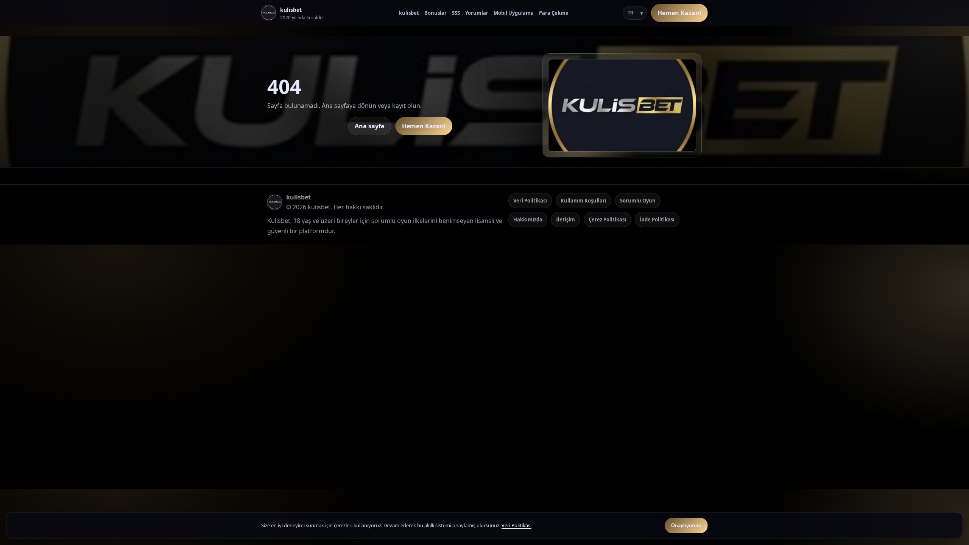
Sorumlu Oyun (638, 200)
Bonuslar (435, 12)
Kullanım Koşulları (583, 200)
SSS (456, 12)
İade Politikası (657, 219)
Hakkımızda (527, 219)
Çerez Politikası (607, 219)
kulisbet (409, 12)
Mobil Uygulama (514, 12)
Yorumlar (476, 12)
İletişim (565, 219)
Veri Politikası (530, 200)
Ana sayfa (370, 126)
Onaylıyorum (686, 525)
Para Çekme (554, 12)
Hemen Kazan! (679, 13)
